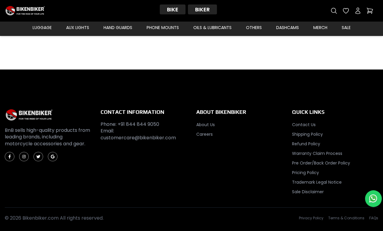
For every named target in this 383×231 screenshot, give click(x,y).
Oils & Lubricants (212, 28)
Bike (172, 9)
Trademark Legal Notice (317, 182)
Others (254, 28)
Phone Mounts (163, 28)
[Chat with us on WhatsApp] (373, 198)
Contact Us (304, 125)
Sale (346, 28)
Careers (204, 134)
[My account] (357, 10)
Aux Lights (77, 28)
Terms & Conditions (346, 218)
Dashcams (287, 28)
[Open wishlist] (345, 10)
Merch (320, 28)
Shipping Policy (307, 134)
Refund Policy (306, 144)
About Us (205, 125)
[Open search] (334, 10)
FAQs (373, 218)
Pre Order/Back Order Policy (321, 163)
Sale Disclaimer (308, 192)
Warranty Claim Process (317, 153)
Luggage (42, 28)
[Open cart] (369, 11)
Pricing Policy (305, 173)
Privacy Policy (311, 218)
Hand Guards (118, 28)
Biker (202, 9)
